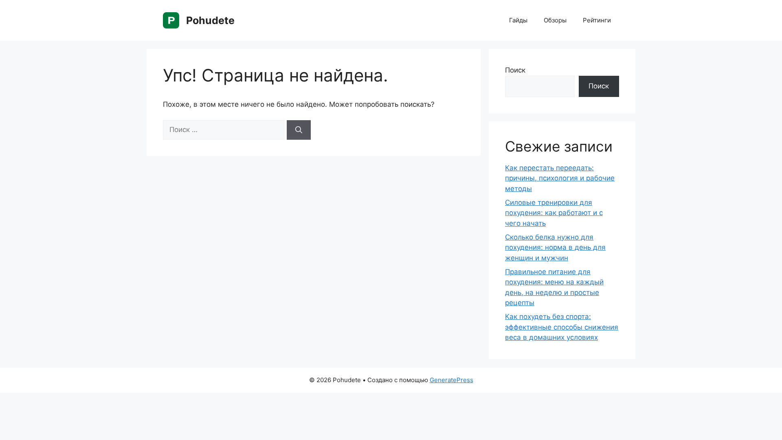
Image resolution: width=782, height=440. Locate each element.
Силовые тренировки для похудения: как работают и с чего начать (554, 212)
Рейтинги (597, 20)
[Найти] (299, 130)
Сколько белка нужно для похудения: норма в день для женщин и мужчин (555, 247)
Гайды (518, 20)
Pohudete (210, 20)
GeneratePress (451, 380)
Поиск (515, 70)
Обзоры (555, 20)
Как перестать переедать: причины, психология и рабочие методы (560, 178)
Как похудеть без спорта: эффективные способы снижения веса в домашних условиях (561, 326)
